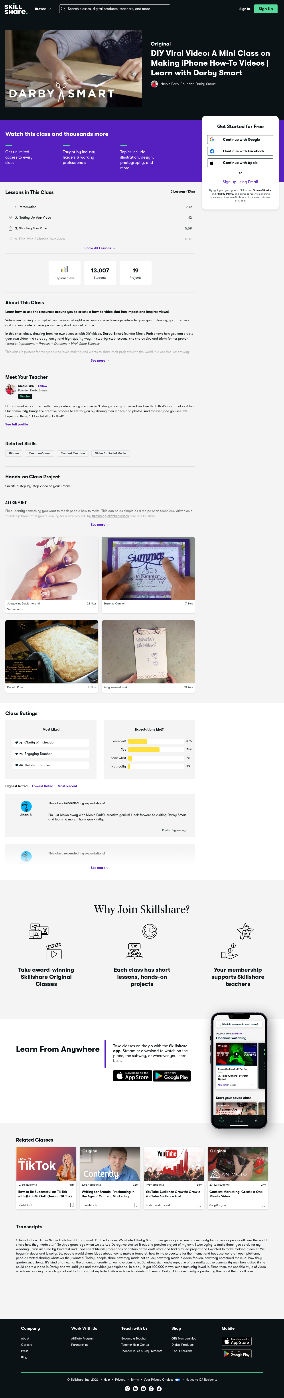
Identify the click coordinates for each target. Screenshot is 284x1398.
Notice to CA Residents (201, 1379)
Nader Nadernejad (158, 1205)
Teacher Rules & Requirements (141, 1351)
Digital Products (182, 1344)
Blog (24, 1357)
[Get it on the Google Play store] (173, 1076)
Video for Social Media (110, 453)
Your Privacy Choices (158, 1379)
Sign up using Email (240, 182)
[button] (50, 8)
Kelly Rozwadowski (116, 687)
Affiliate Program (83, 1338)
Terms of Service (262, 190)
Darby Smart (113, 333)
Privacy (120, 1379)
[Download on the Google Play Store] (242, 1354)
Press (24, 1351)
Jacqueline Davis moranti (23, 603)
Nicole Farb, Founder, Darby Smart (188, 84)
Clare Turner (26, 865)
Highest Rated (16, 786)
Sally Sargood (218, 1205)
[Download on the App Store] (131, 1076)
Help (107, 1379)
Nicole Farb (32, 386)
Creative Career (40, 453)
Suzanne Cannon (114, 603)
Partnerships (79, 1344)
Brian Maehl (89, 1205)
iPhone (14, 453)
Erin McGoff (25, 1205)
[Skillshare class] (46, 1164)
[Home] (16, 9)
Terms (135, 1379)
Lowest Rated (42, 786)
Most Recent (67, 786)
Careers (26, 1344)
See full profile (16, 424)
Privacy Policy (225, 193)
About (25, 1338)
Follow (42, 385)
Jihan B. (26, 815)
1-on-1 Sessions (182, 1351)
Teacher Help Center (135, 1344)
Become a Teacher (133, 1338)
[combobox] (114, 8)
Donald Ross (15, 687)
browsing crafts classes (110, 516)
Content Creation (73, 453)
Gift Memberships (184, 1338)
